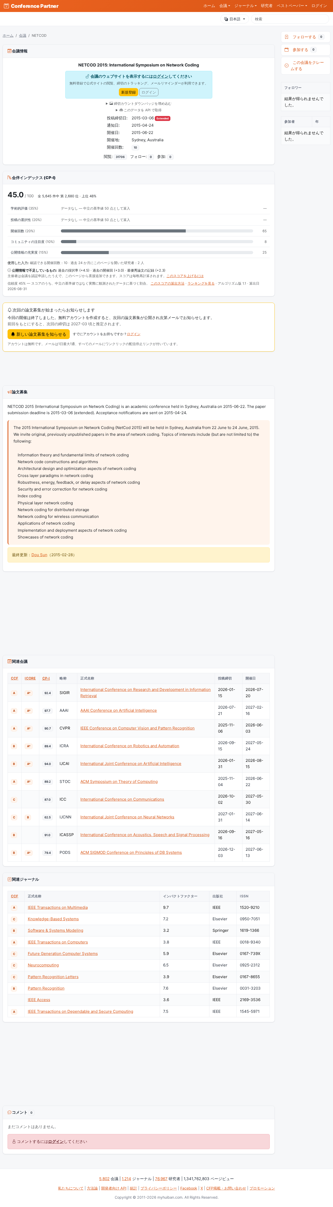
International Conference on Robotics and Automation (129, 745)
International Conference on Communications (122, 799)
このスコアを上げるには (185, 276)
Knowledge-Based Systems (53, 918)
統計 (133, 1188)
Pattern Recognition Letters (53, 976)
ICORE (30, 678)
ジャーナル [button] (244, 5)
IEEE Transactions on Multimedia (58, 907)
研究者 (267, 5)
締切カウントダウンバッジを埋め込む (142, 103)
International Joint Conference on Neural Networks (127, 816)
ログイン (319, 5)
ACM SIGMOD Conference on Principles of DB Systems (131, 852)
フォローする (306, 36)
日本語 (234, 19)
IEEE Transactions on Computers (58, 942)
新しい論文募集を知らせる (40, 334)
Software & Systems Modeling (55, 930)
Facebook (188, 1188)
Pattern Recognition (46, 988)
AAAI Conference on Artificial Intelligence (118, 710)
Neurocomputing (43, 965)
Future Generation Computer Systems (63, 953)
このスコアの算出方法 (167, 283)
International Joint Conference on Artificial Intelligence (130, 763)
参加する (303, 49)
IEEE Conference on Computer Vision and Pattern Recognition (137, 728)
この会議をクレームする (307, 65)
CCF (14, 678)
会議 (22, 35)
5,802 (104, 1178)
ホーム (209, 5)
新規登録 (128, 92)
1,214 (126, 1178)
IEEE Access (39, 999)
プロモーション (262, 1188)
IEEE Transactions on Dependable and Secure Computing (80, 1011)
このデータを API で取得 (142, 110)
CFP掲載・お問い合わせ (226, 1188)
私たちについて (71, 1188)
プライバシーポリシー (158, 1188)
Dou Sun (39, 554)
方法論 (92, 1188)
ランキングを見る (201, 283)
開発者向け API (113, 1188)
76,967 (161, 1178)
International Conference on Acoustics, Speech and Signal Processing (144, 834)
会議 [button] (223, 5)
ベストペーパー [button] (290, 5)
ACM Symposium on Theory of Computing (119, 781)
